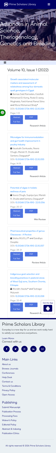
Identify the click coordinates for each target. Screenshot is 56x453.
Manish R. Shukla (26, 152)
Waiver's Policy (9, 420)
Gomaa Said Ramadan (23, 94)
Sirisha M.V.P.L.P (20, 238)
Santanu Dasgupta (19, 156)
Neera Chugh (18, 195)
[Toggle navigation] (49, 4)
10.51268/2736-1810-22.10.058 (29, 296)
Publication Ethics (10, 433)
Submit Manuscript (11, 407)
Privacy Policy (8, 390)
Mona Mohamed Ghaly (26, 105)
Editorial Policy (9, 425)
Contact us (7, 382)
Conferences (8, 373)
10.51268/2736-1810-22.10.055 (29, 159)
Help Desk (7, 377)
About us (6, 364)
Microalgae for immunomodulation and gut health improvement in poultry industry (27, 141)
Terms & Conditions (11, 386)
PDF (31, 168)
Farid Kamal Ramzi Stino (33, 102)
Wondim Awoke (19, 289)
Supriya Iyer (32, 195)
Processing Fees (9, 416)
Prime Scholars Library (22, 4)
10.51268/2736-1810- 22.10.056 (30, 203)
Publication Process (11, 412)
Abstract (16, 168)
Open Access (8, 395)
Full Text (16, 122)
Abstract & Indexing (11, 429)
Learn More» (8, 338)
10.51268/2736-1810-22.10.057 (29, 246)
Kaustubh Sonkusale (22, 148)
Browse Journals (10, 369)
